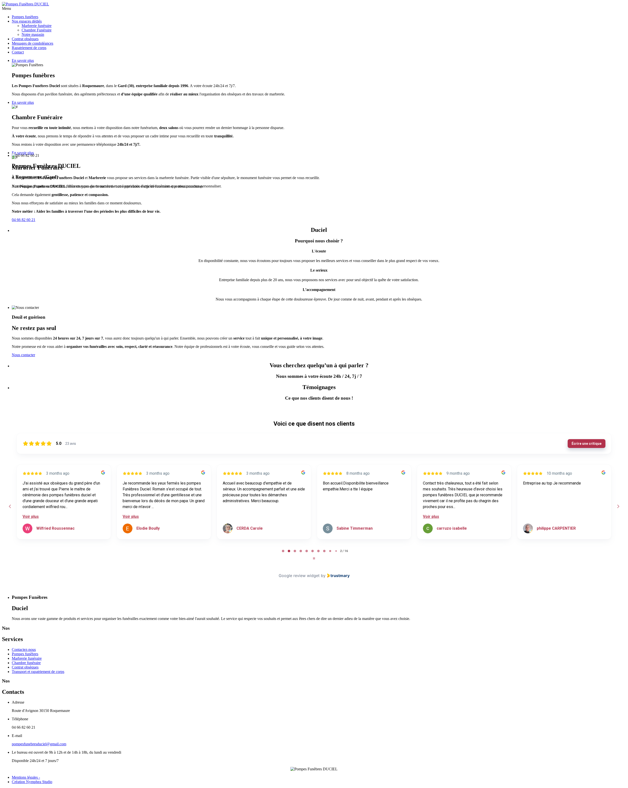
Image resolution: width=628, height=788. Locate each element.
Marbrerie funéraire (37, 26)
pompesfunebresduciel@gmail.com (39, 744)
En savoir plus (23, 60)
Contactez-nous (24, 649)
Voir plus (31, 516)
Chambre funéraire (26, 663)
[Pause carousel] (314, 558)
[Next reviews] (618, 506)
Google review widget (299, 575)
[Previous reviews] (9, 506)
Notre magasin (33, 34)
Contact (18, 52)
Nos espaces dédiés (27, 21)
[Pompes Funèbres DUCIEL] (25, 4)
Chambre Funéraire (37, 30)
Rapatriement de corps (29, 48)
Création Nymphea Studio (32, 782)
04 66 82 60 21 (23, 220)
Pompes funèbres (25, 17)
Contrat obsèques (25, 39)
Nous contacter (23, 355)
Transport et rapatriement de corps (38, 672)
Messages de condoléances (32, 43)
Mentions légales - (26, 777)
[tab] (283, 551)
